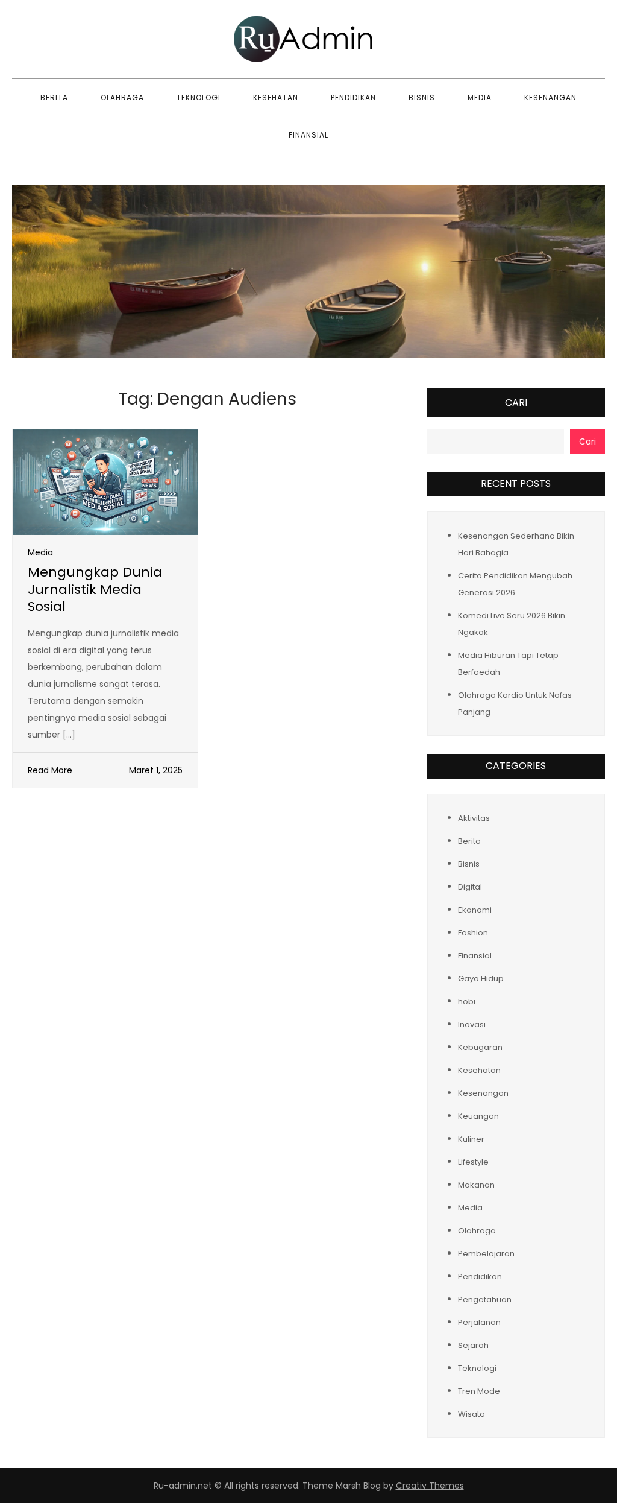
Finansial (308, 135)
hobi (466, 1001)
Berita (54, 97)
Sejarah (473, 1345)
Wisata (471, 1414)
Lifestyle (473, 1162)
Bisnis (422, 97)
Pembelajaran (486, 1253)
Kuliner (471, 1139)
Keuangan (478, 1116)
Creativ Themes (430, 1485)
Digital (470, 887)
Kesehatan (275, 97)
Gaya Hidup (481, 978)
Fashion (473, 932)
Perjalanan (479, 1322)
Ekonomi (475, 910)
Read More (50, 770)
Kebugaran (480, 1047)
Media (480, 97)
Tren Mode (479, 1391)
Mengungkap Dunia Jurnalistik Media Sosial (95, 589)
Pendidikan (353, 97)
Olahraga (122, 97)
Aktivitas (474, 818)
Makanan (476, 1185)
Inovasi (472, 1024)
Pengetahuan (485, 1299)
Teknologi (199, 97)
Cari (516, 403)
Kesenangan (550, 97)
